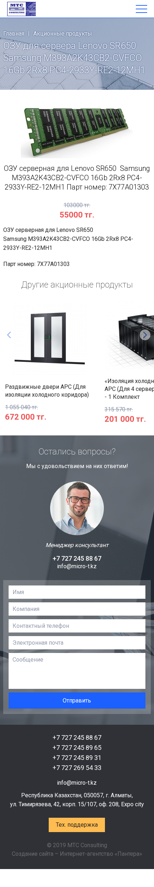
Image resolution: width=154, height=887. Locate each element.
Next (145, 335)
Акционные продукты (62, 33)
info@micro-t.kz (77, 566)
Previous (9, 335)
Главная (13, 33)
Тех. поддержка (77, 824)
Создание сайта (32, 853)
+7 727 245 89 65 (77, 747)
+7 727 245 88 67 (77, 558)
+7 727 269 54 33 (77, 767)
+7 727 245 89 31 (77, 757)
